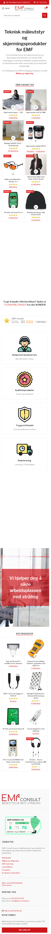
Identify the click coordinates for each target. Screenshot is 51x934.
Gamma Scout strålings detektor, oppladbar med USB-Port (36, 663)
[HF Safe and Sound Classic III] (13, 716)
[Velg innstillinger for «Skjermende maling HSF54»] (36, 141)
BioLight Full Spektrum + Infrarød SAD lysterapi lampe (36, 696)
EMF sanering (7, 864)
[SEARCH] (44, 15)
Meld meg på (24, 930)
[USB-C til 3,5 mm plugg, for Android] (13, 681)
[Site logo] (24, 8)
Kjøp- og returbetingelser (12, 883)
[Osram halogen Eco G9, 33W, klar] (36, 716)
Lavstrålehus (7, 867)
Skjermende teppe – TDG (13, 112)
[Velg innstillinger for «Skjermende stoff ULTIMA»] (36, 107)
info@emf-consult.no (20, 901)
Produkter (6, 870)
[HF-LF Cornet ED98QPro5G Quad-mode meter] (13, 747)
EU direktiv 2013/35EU (11, 873)
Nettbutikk (6, 858)
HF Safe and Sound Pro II (13, 212)
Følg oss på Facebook (13, 911)
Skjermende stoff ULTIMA (36, 112)
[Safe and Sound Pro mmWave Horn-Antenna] (13, 648)
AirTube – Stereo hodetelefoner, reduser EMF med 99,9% (36, 762)
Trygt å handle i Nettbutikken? (19, 301)
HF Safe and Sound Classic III (13, 729)
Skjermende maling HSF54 (36, 146)
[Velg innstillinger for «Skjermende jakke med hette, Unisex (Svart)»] (36, 171)
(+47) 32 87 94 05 (17, 898)
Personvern (7, 885)
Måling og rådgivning (24, 73)
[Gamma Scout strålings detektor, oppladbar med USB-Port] (36, 648)
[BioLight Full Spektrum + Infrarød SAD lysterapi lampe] (36, 681)
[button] (13, 107)
